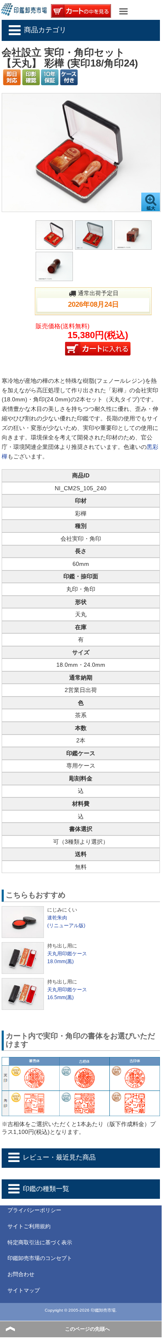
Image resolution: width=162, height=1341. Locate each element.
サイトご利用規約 (29, 1226)
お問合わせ (20, 1274)
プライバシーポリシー (34, 1210)
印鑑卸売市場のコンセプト (39, 1258)
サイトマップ (23, 1290)
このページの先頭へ (87, 1329)
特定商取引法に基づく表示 (39, 1242)
